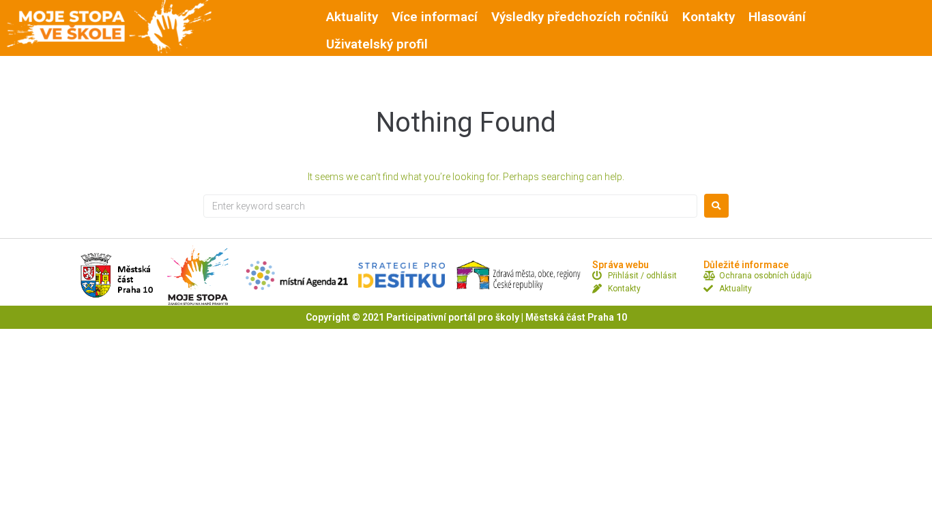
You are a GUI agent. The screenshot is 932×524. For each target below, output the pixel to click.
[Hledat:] (450, 206)
